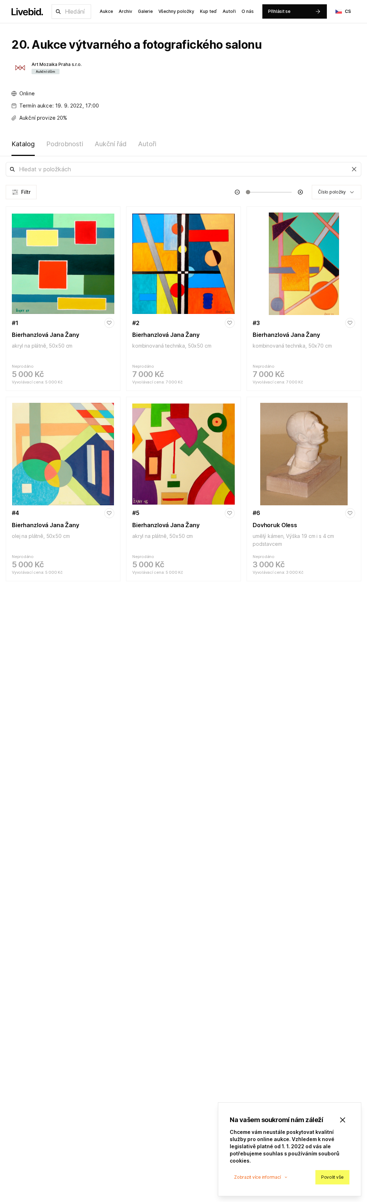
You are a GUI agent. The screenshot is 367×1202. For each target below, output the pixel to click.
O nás (248, 11)
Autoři (229, 11)
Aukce (106, 11)
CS (348, 11)
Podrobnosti (64, 144)
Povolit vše (332, 1177)
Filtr (25, 192)
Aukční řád (111, 144)
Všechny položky (176, 11)
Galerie (145, 11)
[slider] (248, 192)
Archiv (125, 11)
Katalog (23, 144)
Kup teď (208, 11)
